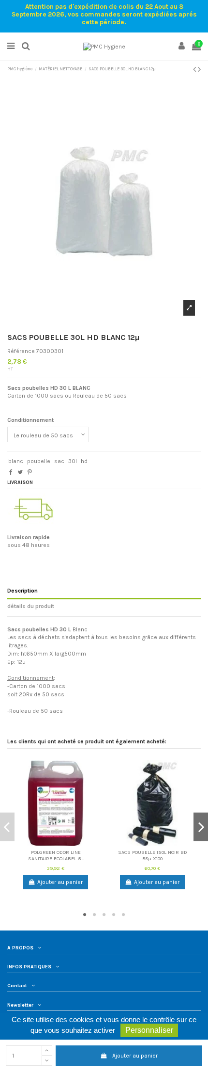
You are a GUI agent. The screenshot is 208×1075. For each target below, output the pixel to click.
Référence (21, 351)
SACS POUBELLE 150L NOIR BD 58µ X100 (152, 855)
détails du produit (30, 606)
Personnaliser (149, 1030)
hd (84, 461)
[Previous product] (195, 69)
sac (59, 461)
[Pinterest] (30, 472)
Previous (7, 827)
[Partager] (11, 472)
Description (22, 590)
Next (200, 827)
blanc (15, 461)
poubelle (38, 461)
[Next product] (199, 69)
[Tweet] (20, 472)
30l (72, 461)
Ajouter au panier (135, 1055)
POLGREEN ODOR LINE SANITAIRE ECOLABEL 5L (56, 855)
